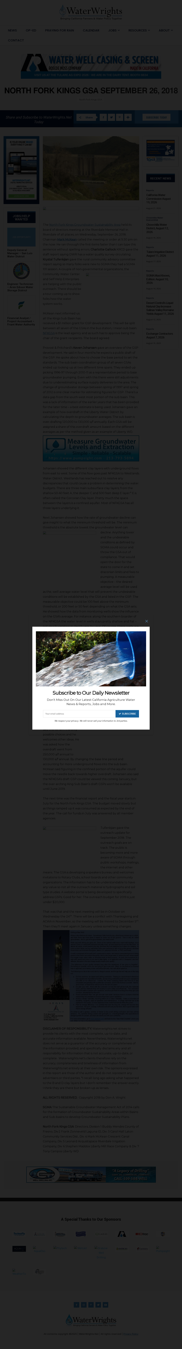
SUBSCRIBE (129, 713)
